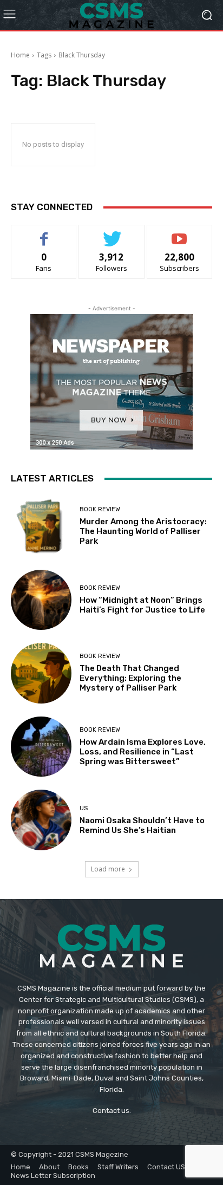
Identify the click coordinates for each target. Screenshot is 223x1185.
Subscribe (179, 233)
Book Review (100, 509)
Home (20, 55)
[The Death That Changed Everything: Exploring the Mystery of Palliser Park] (41, 673)
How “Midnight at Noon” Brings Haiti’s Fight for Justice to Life (142, 605)
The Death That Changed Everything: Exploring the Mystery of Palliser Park (130, 678)
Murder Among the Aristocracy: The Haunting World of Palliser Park (143, 531)
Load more (108, 869)
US (84, 808)
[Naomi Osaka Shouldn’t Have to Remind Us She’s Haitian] (41, 820)
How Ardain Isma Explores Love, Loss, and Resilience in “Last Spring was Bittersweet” (143, 751)
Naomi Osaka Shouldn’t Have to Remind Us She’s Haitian (142, 825)
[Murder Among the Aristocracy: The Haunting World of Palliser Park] (41, 526)
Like (44, 233)
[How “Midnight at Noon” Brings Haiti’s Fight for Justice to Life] (41, 600)
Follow (111, 233)
